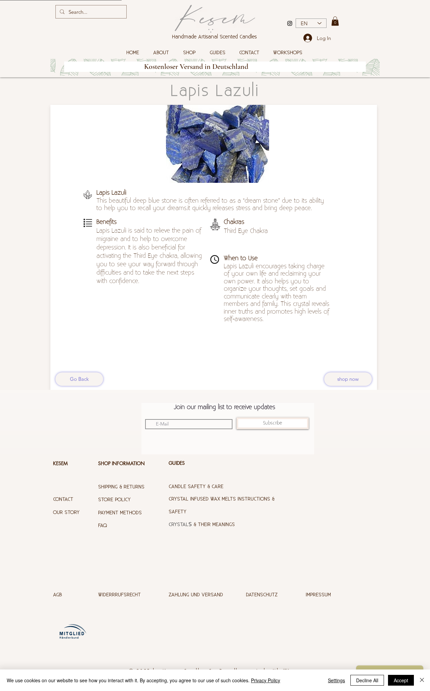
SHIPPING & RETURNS (121, 487)
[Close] (422, 680)
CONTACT (63, 499)
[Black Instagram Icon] (290, 23)
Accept (401, 680)
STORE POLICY (115, 499)
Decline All (367, 680)
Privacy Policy (265, 680)
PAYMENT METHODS (120, 513)
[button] (335, 21)
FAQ (102, 525)
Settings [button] (336, 680)
